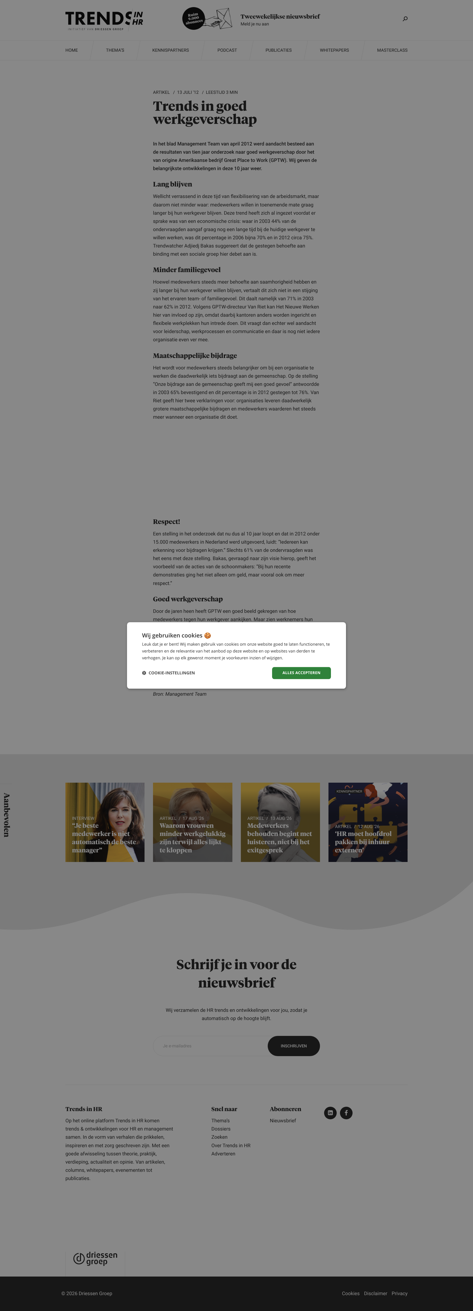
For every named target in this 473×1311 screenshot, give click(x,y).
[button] (168, 673)
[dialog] (236, 655)
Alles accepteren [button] (301, 672)
